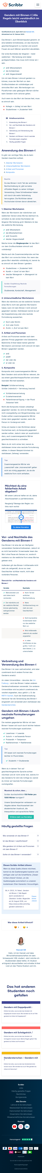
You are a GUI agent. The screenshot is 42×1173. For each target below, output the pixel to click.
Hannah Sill (30, 32)
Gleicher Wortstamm (14, 163)
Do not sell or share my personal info (21, 1160)
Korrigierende (21, 1097)
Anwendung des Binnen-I (18, 122)
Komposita (10, 172)
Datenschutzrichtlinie (21, 1169)
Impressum (21, 1156)
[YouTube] (14, 1126)
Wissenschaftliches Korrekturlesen (21, 1117)
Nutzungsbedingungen (21, 1164)
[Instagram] (20, 1126)
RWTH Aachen (7, 696)
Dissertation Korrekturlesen (21, 1114)
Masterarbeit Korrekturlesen (21, 1108)
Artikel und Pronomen (15, 169)
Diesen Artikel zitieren (34, 898)
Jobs (21, 1088)
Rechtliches (21, 1094)
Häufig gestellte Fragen (17, 142)
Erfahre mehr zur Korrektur (21, 817)
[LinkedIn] (27, 1126)
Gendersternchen (9, 705)
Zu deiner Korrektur (21, 527)
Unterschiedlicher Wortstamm (18, 166)
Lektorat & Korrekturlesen (21, 1105)
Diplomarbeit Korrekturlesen (21, 1111)
